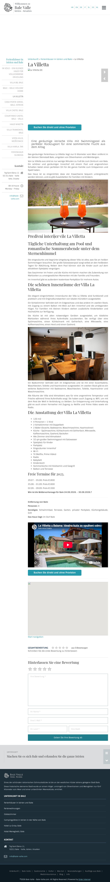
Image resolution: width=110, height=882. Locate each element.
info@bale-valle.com (18, 856)
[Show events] (106, 753)
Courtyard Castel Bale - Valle (14, 117)
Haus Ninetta (16, 124)
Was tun (60, 871)
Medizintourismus (48, 874)
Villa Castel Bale (14, 110)
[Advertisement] (55, 35)
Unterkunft (33, 59)
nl (97, 7)
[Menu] (104, 7)
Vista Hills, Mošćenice (17, 140)
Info (68, 874)
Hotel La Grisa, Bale (12, 826)
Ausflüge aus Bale (93, 871)
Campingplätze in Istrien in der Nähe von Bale (25, 820)
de (81, 7)
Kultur (51, 871)
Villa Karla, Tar (15, 146)
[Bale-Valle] (8, 8)
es (93, 7)
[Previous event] (106, 760)
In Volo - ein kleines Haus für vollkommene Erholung (12, 72)
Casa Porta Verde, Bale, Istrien (14, 103)
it (85, 7)
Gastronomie (39, 871)
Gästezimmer (10, 814)
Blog (61, 874)
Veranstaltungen (74, 871)
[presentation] (104, 78)
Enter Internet (84, 879)
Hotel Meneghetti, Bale (14, 831)
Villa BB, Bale (16, 82)
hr (72, 7)
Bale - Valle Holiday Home (13, 89)
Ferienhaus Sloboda (17, 153)
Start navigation (35, 637)
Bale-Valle (26, 871)
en (77, 7)
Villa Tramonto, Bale (15, 131)
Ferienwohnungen (12, 808)
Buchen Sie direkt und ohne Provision (55, 127)
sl (89, 7)
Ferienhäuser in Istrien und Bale (56, 59)
